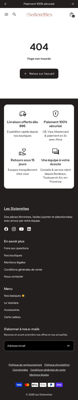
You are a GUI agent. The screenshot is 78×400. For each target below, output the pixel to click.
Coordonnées (20, 369)
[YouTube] (21, 229)
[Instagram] (14, 229)
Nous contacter (13, 276)
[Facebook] (6, 229)
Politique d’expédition (57, 364)
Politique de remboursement (25, 364)
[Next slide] (72, 3)
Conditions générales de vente (23, 269)
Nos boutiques (13, 255)
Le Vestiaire (11, 303)
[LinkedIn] (29, 229)
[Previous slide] (5, 3)
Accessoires (11, 310)
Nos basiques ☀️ (14, 295)
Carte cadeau (12, 317)
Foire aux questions (16, 248)
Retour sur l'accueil (41, 73)
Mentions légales (14, 262)
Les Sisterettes (43, 394)
